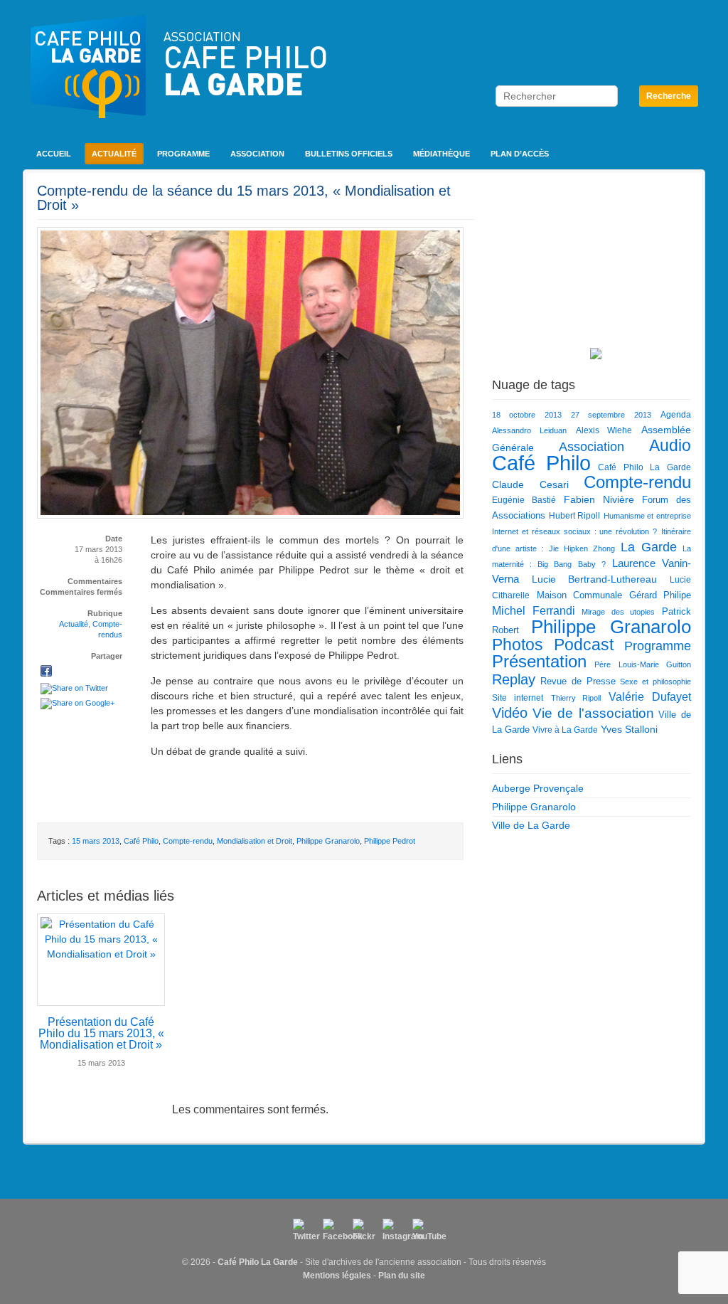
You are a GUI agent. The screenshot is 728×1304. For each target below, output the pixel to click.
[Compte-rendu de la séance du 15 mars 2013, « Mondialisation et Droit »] (46, 672)
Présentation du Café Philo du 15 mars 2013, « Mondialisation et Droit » (101, 1033)
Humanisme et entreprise (647, 515)
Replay (513, 679)
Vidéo (510, 713)
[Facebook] (334, 1230)
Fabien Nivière (599, 499)
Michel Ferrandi (533, 610)
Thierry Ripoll (576, 698)
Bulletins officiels (348, 153)
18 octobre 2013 (527, 414)
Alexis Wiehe (604, 430)
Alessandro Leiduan (529, 430)
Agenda (675, 414)
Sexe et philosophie (655, 681)
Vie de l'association (593, 713)
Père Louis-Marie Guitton (642, 664)
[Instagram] (393, 1230)
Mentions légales (337, 1276)
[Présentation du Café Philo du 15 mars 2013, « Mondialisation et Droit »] (101, 959)
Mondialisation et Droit (254, 841)
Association (257, 153)
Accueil (53, 153)
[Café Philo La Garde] (178, 92)
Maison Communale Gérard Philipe (614, 595)
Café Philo (141, 841)
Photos (517, 644)
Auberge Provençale (538, 788)
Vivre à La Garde (565, 730)
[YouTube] (423, 1230)
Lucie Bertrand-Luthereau (595, 579)
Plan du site (401, 1276)
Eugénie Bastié (524, 500)
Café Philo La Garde (644, 467)
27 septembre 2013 (611, 414)
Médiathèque (441, 153)
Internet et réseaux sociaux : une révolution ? (574, 531)
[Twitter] (304, 1230)
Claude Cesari (530, 484)
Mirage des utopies (618, 612)
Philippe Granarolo (328, 841)
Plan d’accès (520, 153)
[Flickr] (364, 1230)
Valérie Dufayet (650, 696)
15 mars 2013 (95, 841)
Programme (183, 153)
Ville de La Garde (531, 825)
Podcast (584, 644)
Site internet (517, 698)
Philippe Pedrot (389, 841)
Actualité (114, 153)
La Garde (649, 546)
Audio (670, 445)
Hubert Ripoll (575, 516)
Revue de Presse (578, 681)
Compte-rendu (188, 841)
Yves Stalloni (629, 729)
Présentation (539, 661)
